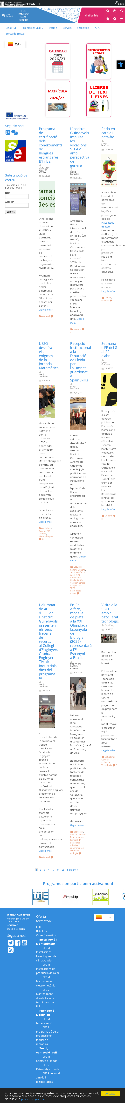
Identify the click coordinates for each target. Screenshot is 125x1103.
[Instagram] (8, 133)
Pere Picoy (109, 625)
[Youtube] (24, 943)
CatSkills (78, 566)
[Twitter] (11, 943)
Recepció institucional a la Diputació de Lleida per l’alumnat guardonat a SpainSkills (80, 361)
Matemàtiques (46, 536)
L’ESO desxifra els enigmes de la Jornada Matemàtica (49, 355)
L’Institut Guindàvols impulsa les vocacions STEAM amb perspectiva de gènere (79, 147)
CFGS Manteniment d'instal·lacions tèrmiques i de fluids (45, 998)
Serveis (67, 28)
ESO (48, 531)
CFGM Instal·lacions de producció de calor (47, 969)
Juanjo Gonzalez (74, 173)
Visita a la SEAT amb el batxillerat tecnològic (110, 612)
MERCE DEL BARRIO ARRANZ (75, 666)
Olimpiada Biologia (75, 852)
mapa (10, 928)
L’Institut (11, 28)
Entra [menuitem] (121, 3)
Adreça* (9, 202)
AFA (97, 28)
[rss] (11, 950)
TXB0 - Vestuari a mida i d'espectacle (78, 583)
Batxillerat (78, 831)
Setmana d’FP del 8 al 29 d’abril (109, 349)
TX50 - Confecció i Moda (76, 577)
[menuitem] (12, 4)
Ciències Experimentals (78, 836)
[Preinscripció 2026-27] (99, 61)
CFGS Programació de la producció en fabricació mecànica (47, 1036)
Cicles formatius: (46, 935)
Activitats (46, 528)
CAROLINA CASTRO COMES (44, 170)
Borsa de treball (15, 33)
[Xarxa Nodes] (14, 133)
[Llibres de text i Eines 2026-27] (99, 99)
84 (57, 869)
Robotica (105, 762)
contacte (20, 928)
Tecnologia (106, 765)
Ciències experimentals (77, 846)
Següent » (72, 869)
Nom (7, 193)
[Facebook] (17, 943)
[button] (121, 64)
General (46, 316)
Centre (108, 297)
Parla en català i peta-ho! (108, 132)
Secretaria (83, 28)
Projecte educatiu (32, 28)
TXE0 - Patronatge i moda (76, 591)
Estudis (53, 28)
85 (63, 869)
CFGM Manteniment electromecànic (45, 981)
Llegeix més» (46, 309)
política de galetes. (32, 1099)
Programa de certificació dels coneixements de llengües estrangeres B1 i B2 (50, 145)
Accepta (110, 1093)
